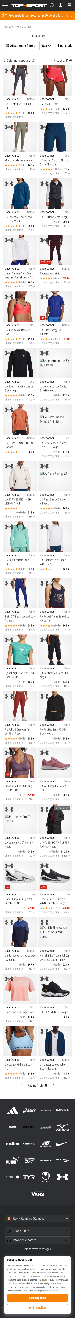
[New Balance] (46, 1143)
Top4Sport (8, 26)
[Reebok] (29, 1160)
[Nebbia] (29, 1143)
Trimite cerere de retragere (37, 1249)
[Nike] (62, 1143)
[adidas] (12, 1110)
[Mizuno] (62, 1127)
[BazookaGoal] (46, 1110)
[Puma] (12, 1160)
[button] (37, 1218)
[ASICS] (29, 1110)
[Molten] (12, 1143)
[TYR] (29, 1177)
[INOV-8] (46, 1127)
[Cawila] (62, 1110)
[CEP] (12, 1127)
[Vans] (37, 1193)
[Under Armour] (62, 1177)
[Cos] (69, 5)
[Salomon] (46, 1160)
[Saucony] (62, 1160)
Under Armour (24, 26)
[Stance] (12, 1177)
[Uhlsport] (46, 1177)
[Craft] (29, 1127)
